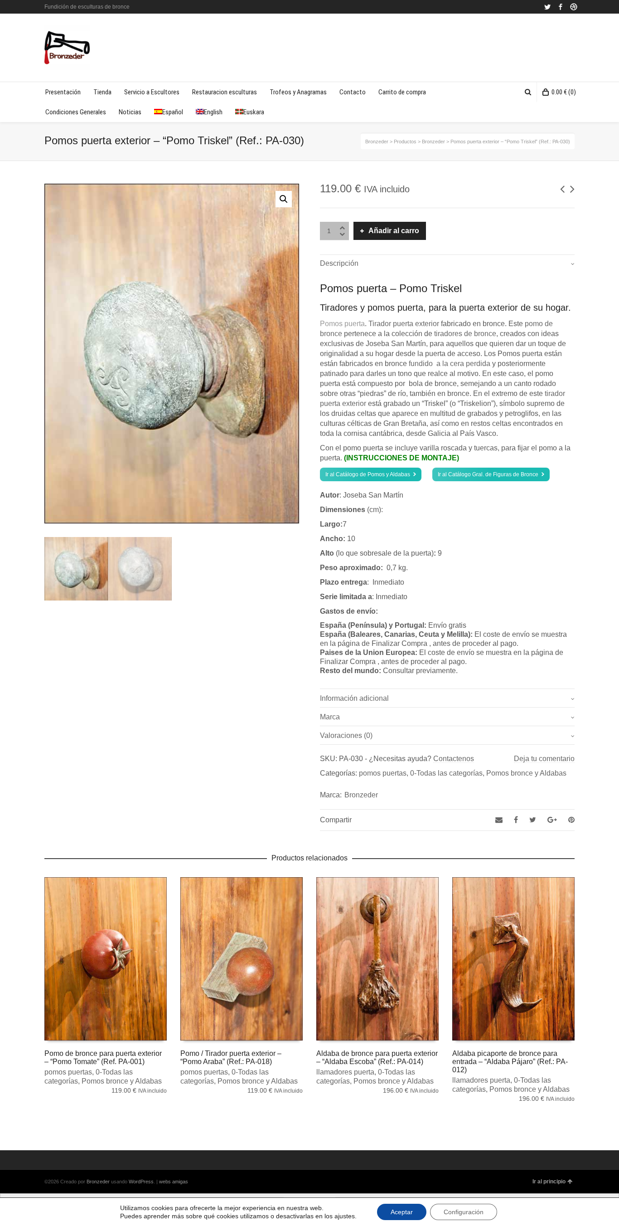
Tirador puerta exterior (403, 323)
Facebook (560, 6)
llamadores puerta (345, 1072)
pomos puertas (382, 773)
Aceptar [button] (402, 1212)
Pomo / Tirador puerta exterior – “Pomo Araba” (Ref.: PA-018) (230, 1057)
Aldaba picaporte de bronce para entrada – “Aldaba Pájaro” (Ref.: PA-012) (510, 1062)
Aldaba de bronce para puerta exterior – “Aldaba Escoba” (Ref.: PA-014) (377, 1057)
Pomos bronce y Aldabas (526, 773)
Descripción (339, 263)
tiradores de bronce (465, 333)
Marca (330, 717)
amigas (180, 1181)
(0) (563, 92)
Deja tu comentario (544, 758)
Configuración (464, 1212)
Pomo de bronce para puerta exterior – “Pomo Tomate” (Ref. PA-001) (103, 1057)
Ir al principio (549, 1181)
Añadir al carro (393, 230)
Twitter (547, 6)
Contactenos (453, 758)
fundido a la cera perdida (448, 363)
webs (165, 1181)
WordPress (141, 1181)
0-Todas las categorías (446, 773)
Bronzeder (361, 795)
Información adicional (354, 698)
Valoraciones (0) (346, 735)
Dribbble (573, 6)
